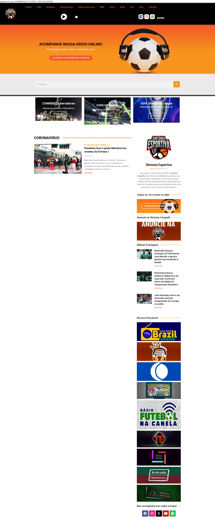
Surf (132, 7)
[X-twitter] (159, 513)
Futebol (28, 7)
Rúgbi (122, 7)
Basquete (50, 7)
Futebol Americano (86, 7)
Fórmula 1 (104, 145)
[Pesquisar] (176, 84)
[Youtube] (166, 513)
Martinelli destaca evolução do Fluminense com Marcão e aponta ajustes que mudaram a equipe (166, 256)
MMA (102, 7)
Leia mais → (89, 173)
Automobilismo (66, 7)
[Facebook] (145, 513)
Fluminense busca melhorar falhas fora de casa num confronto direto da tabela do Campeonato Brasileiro (166, 279)
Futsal (112, 7)
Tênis (141, 7)
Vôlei (39, 7)
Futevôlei (153, 7)
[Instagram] (152, 513)
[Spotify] (172, 513)
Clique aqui (59, 114)
